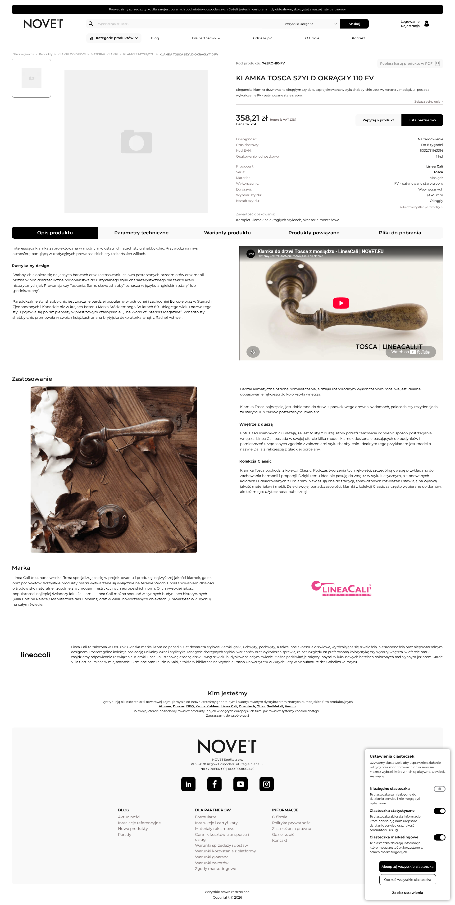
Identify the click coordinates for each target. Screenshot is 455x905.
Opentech (247, 706)
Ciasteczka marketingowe (394, 837)
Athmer (165, 706)
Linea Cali (229, 706)
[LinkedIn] (188, 784)
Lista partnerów (422, 120)
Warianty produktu (227, 233)
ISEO (190, 706)
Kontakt (358, 38)
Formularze (206, 817)
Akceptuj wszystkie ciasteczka (408, 866)
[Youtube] (240, 784)
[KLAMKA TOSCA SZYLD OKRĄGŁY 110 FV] (135, 142)
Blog (155, 38)
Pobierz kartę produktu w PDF (406, 63)
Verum (290, 706)
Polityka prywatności (291, 823)
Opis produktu (55, 233)
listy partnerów (334, 9)
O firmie (312, 38)
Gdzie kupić (262, 38)
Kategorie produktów (114, 38)
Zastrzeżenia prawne (291, 828)
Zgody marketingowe (215, 868)
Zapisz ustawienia (407, 893)
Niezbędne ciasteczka (390, 788)
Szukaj (354, 24)
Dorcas (179, 706)
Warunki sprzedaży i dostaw (221, 845)
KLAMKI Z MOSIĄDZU (139, 54)
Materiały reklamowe (215, 828)
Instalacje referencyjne (139, 823)
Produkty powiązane (313, 233)
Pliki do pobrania (400, 233)
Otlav (261, 706)
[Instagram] (266, 784)
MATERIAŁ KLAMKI (104, 54)
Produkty (46, 54)
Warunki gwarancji (212, 857)
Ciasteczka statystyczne (392, 810)
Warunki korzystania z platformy (225, 851)
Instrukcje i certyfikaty (216, 823)
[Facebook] (214, 784)
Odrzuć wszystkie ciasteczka (407, 880)
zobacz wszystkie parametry (420, 207)
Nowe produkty (133, 828)
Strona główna (23, 54)
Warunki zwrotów (211, 863)
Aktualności (129, 817)
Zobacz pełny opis (427, 101)
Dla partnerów (204, 38)
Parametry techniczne (141, 233)
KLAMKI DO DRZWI (72, 54)
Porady (124, 834)
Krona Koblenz (208, 706)
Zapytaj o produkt (378, 120)
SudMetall (275, 706)
